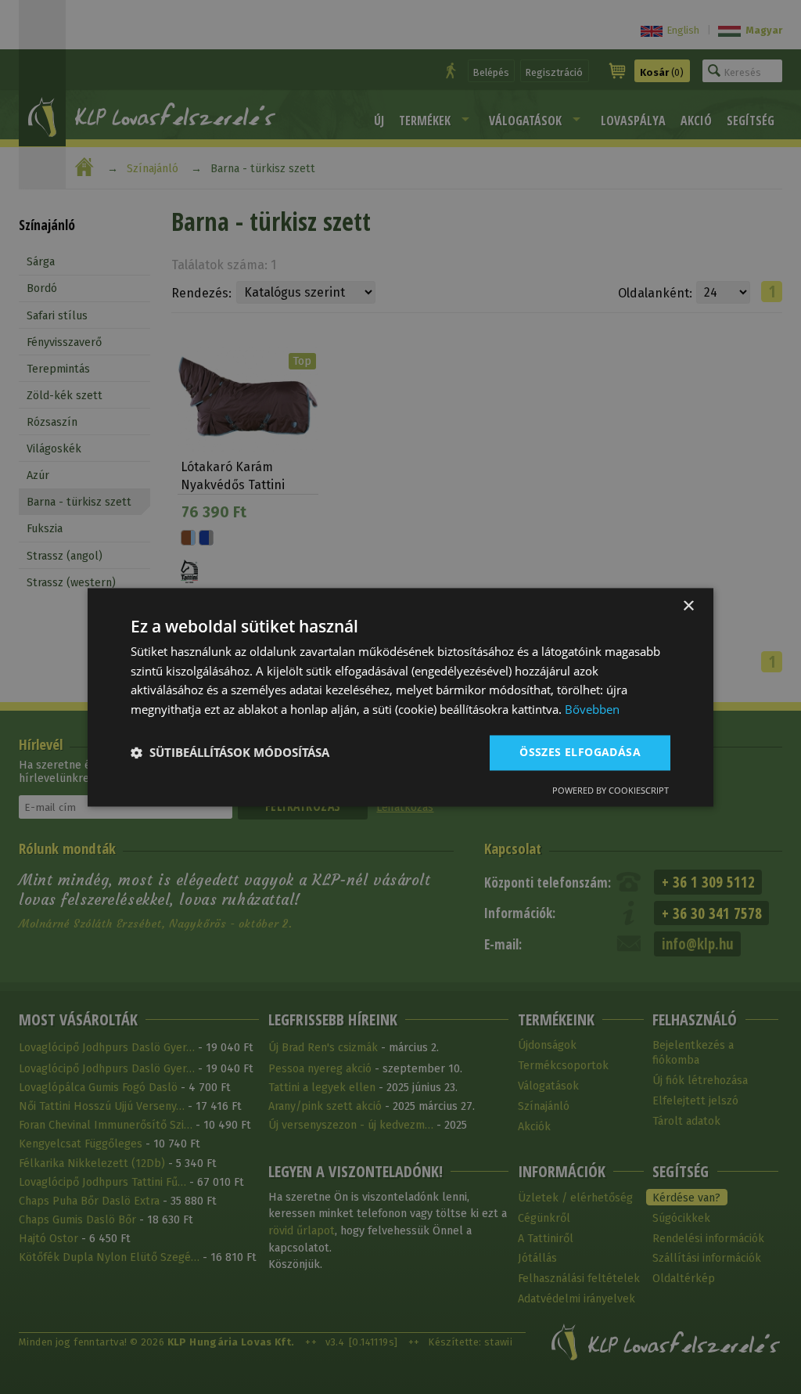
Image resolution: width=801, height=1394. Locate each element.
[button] (230, 753)
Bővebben (592, 710)
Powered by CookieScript (610, 790)
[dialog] (400, 697)
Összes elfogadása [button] (580, 751)
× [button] (688, 606)
